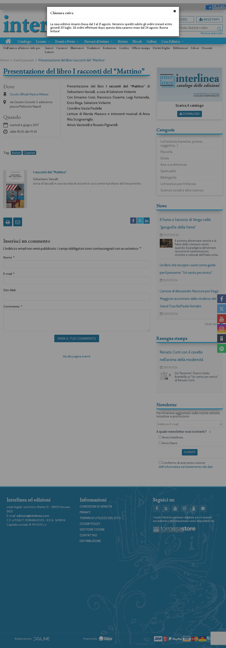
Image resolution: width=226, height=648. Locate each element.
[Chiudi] (175, 11)
